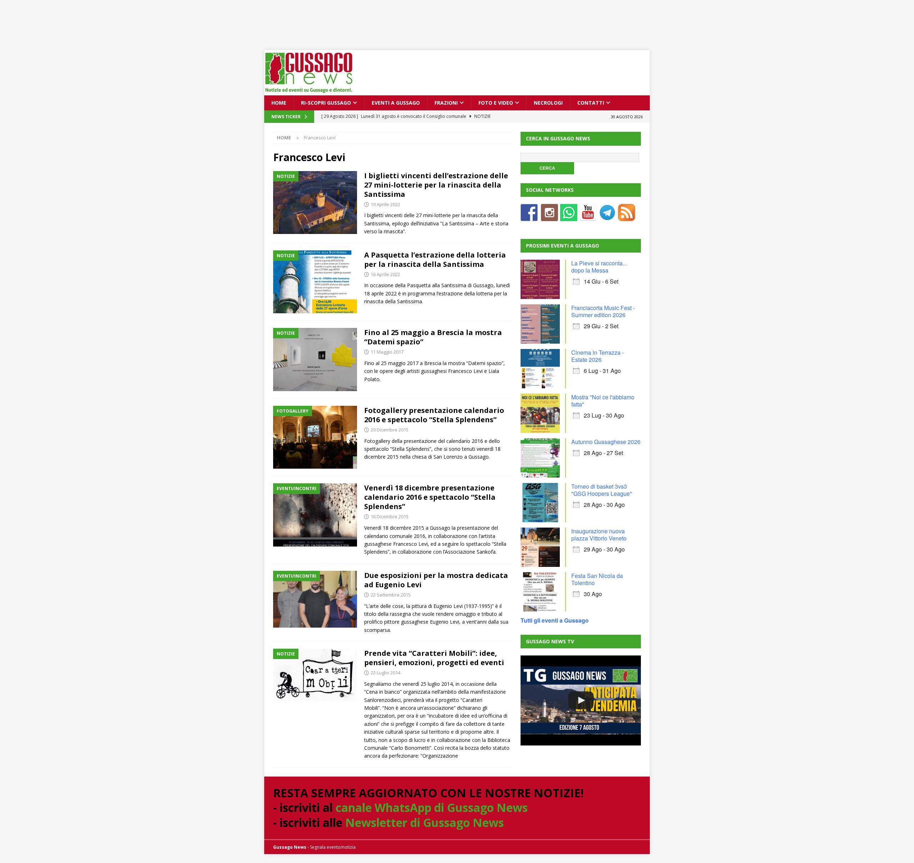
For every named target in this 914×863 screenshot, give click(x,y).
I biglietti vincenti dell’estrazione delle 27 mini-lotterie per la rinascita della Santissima (436, 185)
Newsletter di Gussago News (424, 822)
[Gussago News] (308, 91)
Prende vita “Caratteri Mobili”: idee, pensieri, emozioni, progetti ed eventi (434, 657)
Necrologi (548, 102)
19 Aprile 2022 (385, 204)
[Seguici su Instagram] (549, 216)
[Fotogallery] (315, 437)
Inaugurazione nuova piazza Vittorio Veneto (599, 534)
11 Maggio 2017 (387, 352)
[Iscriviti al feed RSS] (626, 216)
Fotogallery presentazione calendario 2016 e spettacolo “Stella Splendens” (434, 414)
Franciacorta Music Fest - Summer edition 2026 (603, 311)
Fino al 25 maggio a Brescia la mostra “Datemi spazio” (433, 337)
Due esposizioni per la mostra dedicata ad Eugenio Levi (436, 579)
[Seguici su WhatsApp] (568, 216)
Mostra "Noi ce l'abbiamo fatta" (602, 400)
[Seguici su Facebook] (529, 216)
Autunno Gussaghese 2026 (606, 442)
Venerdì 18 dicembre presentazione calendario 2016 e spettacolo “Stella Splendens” (430, 497)
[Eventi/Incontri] (315, 515)
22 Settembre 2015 (391, 595)
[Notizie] (315, 202)
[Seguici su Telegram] (607, 216)
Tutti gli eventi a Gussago (555, 620)
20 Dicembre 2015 (389, 429)
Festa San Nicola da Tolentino (597, 579)
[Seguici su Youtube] (588, 216)
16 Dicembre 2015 (389, 516)
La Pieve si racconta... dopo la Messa (599, 266)
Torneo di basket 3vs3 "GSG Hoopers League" (601, 490)
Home (278, 102)
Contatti (590, 102)
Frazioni (446, 102)
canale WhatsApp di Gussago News (432, 807)
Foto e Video (495, 102)
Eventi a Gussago (396, 102)
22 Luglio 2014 (385, 672)
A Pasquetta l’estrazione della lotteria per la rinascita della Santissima (435, 259)
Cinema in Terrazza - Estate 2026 (597, 356)
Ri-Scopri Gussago (326, 102)
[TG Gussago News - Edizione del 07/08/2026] (581, 700)
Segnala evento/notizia (333, 847)
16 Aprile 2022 (385, 274)
